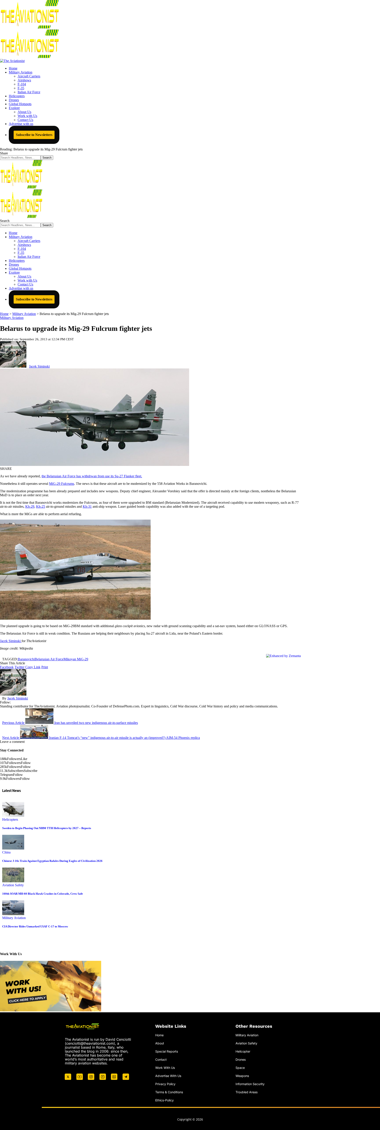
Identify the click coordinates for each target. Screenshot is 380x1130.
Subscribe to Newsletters (34, 135)
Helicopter (243, 1051)
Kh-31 (87, 506)
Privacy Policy (165, 1084)
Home (159, 1035)
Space (240, 1068)
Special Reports (166, 1051)
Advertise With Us (168, 1075)
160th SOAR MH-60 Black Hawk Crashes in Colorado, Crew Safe (42, 893)
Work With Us (165, 1068)
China (6, 852)
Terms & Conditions (169, 1092)
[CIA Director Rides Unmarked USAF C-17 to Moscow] (13, 914)
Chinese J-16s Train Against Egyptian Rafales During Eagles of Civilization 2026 (52, 861)
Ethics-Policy (164, 1100)
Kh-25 (40, 506)
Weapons (242, 1075)
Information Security (250, 1084)
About (159, 1043)
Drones (241, 1059)
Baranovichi (26, 659)
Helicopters (10, 819)
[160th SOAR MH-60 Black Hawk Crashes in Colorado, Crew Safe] (13, 881)
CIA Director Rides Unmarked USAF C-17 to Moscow (35, 926)
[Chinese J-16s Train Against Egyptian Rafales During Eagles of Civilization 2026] (13, 848)
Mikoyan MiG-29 (76, 659)
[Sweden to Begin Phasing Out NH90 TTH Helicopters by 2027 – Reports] (13, 815)
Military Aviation (12, 318)
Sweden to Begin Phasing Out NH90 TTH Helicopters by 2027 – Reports (46, 828)
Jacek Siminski (39, 366)
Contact (161, 1059)
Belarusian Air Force (49, 659)
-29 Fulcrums (61, 483)
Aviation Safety (13, 885)
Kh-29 (29, 506)
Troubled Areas (247, 1092)
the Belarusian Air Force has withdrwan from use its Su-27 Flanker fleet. (92, 476)
